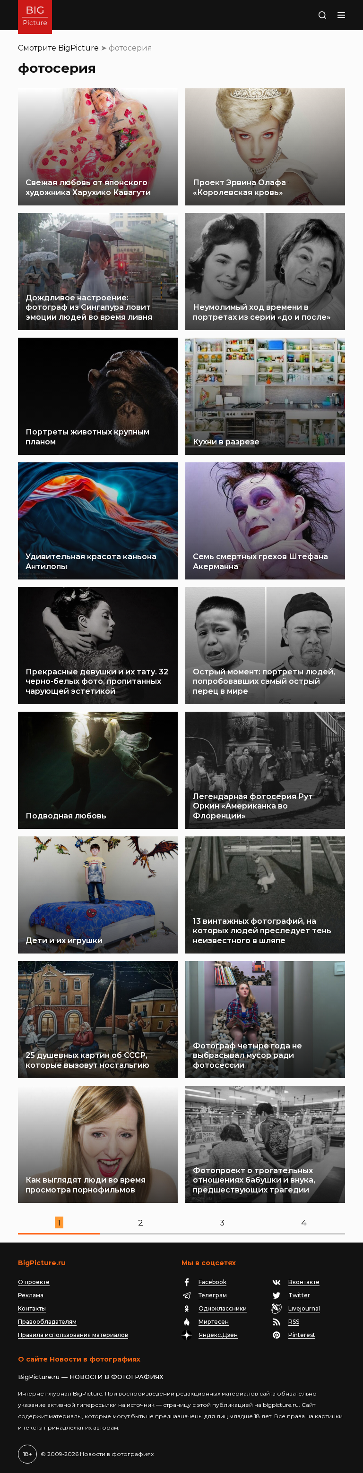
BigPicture (78, 47)
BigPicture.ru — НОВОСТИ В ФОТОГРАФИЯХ (91, 1376)
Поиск (312, 15)
